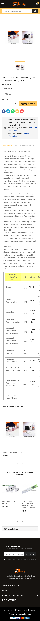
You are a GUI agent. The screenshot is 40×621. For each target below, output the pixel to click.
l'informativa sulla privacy (27, 559)
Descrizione (8, 145)
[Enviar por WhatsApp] (13, 111)
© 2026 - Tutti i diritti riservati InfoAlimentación (20, 610)
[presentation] (17, 463)
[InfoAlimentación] (20, 571)
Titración (32, 287)
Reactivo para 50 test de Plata (10, 502)
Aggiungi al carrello (28, 104)
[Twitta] (8, 111)
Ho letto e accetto (21, 559)
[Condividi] (4, 111)
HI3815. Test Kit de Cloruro (13, 452)
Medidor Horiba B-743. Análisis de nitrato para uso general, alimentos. (28, 504)
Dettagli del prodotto (24, 145)
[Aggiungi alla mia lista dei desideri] (22, 111)
